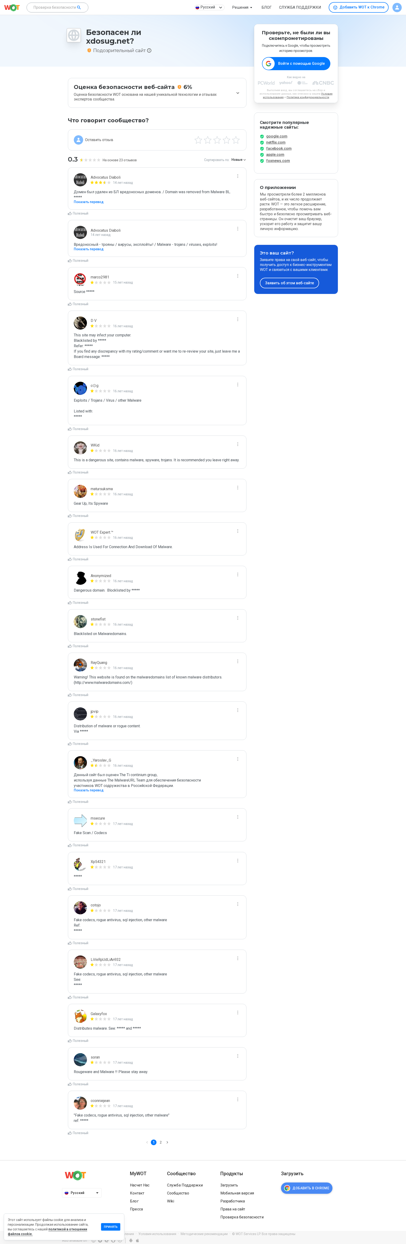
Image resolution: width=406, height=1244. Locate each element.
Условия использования (157, 1234)
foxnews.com (278, 160)
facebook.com (279, 148)
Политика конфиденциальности (308, 97)
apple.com (275, 154)
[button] (243, 7)
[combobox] (57, 7)
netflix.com (275, 142)
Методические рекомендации (204, 1234)
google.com (276, 136)
